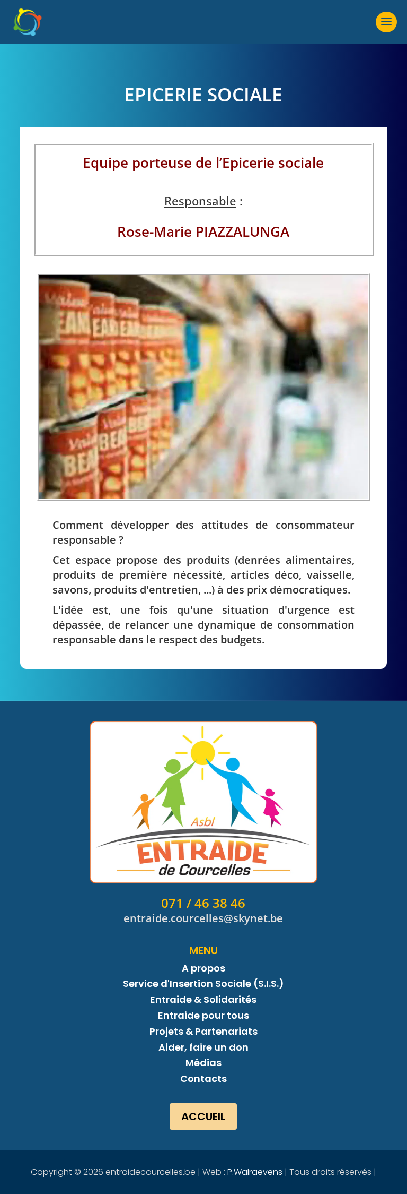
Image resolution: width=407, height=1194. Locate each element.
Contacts (203, 1078)
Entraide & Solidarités (203, 999)
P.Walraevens (254, 1172)
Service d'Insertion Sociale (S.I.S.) (203, 983)
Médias (203, 1062)
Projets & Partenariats (203, 1031)
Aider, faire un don (203, 1047)
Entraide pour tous (203, 1015)
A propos (203, 968)
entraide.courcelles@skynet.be (203, 918)
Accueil (203, 1116)
